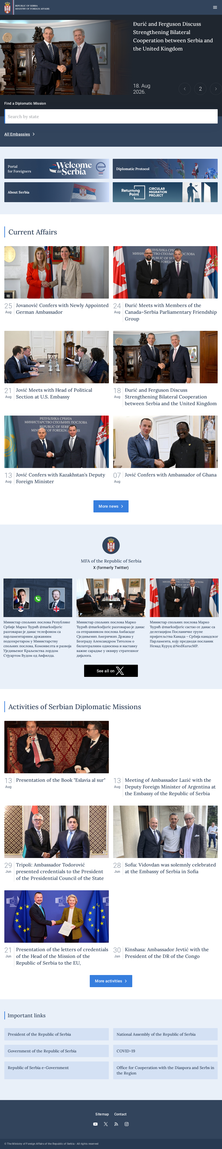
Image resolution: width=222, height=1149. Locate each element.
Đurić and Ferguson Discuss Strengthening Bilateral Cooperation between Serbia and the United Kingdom (165, 369)
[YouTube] (95, 1124)
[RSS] (116, 1124)
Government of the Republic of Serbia (42, 1050)
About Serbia (56, 192)
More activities (108, 981)
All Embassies (17, 134)
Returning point (165, 192)
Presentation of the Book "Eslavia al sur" (56, 759)
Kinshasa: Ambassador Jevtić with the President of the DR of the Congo (165, 928)
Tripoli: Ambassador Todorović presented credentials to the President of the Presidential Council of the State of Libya (56, 844)
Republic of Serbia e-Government (38, 1067)
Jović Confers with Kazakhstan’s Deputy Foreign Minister (56, 454)
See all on (106, 671)
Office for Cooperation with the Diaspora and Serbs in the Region (165, 1070)
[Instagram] (126, 1124)
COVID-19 (126, 1050)
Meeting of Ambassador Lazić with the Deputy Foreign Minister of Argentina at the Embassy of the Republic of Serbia (165, 759)
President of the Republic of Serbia (39, 1034)
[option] (111, 57)
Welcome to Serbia (56, 169)
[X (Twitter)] (105, 1124)
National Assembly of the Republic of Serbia (156, 1034)
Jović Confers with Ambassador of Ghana (165, 454)
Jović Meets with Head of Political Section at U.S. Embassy (56, 369)
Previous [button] (185, 89)
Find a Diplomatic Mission (25, 103)
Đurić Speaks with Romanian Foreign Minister (111, 57)
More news (108, 506)
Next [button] (216, 89)
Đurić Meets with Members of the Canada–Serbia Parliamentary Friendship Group (165, 284)
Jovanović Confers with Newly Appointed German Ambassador (56, 284)
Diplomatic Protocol (165, 169)
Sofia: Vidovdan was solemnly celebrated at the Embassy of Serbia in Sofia (165, 844)
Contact (120, 1114)
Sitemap (102, 1114)
